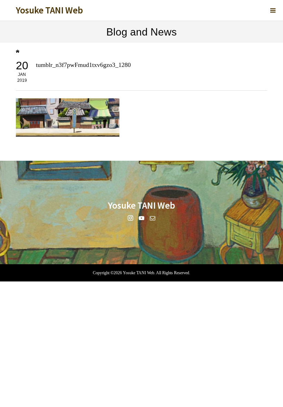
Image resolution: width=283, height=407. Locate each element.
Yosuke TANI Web (49, 10)
